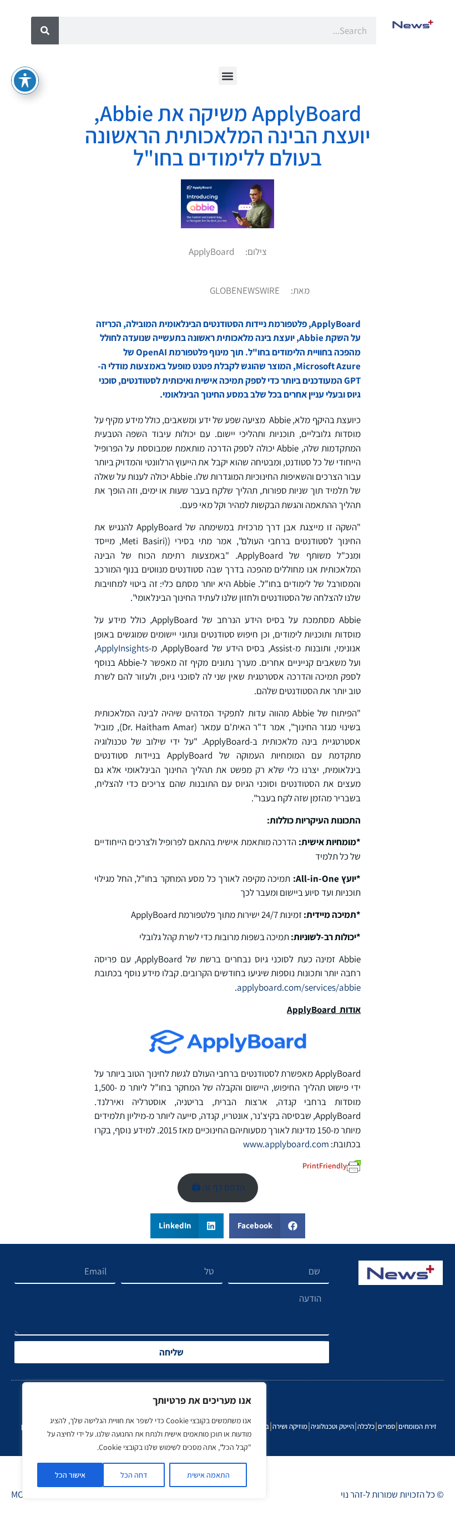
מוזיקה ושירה (289, 1426)
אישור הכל (70, 1475)
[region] (144, 1440)
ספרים (386, 1426)
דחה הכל (134, 1475)
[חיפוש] (45, 30)
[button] (228, 76)
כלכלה (366, 1426)
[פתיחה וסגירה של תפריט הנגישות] (25, 80)
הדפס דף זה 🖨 (218, 1187)
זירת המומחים (417, 1426)
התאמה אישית (208, 1475)
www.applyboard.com (286, 1144)
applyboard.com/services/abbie (299, 987)
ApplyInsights (123, 648)
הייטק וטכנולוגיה (332, 1426)
